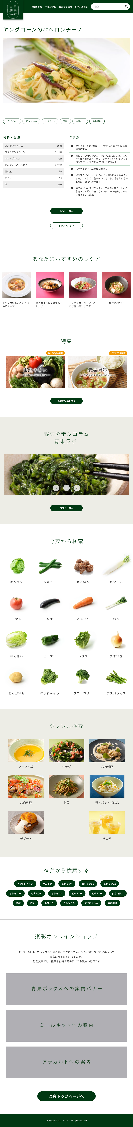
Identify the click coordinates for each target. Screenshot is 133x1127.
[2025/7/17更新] (97, 372)
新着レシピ (37, 6)
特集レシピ (50, 6)
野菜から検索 (65, 6)
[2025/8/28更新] (35, 372)
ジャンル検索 (81, 6)
